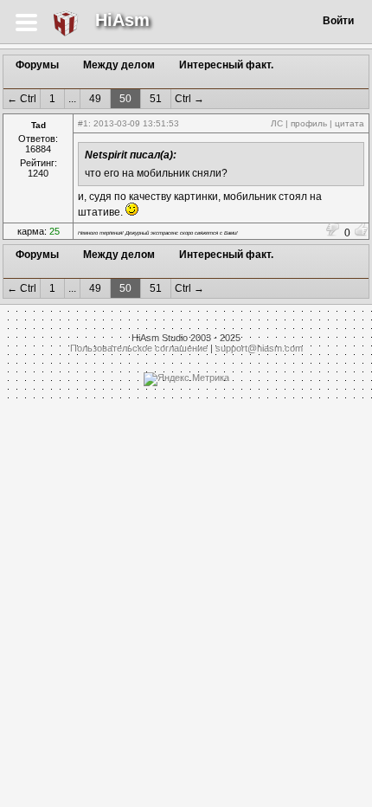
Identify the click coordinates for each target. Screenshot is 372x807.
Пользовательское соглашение (139, 348)
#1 (83, 123)
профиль (309, 123)
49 (95, 99)
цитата (349, 123)
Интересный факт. (226, 65)
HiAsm (122, 19)
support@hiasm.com (259, 348)
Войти (338, 21)
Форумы (37, 65)
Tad (38, 125)
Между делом (119, 65)
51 (156, 99)
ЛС (277, 123)
